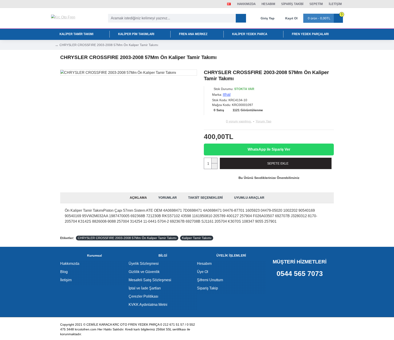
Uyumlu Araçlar (249, 197)
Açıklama (138, 197)
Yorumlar (167, 197)
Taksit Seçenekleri (205, 197)
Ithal (227, 94)
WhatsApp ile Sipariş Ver (269, 149)
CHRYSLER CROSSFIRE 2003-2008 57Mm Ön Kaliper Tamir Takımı (127, 238)
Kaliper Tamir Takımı (196, 238)
